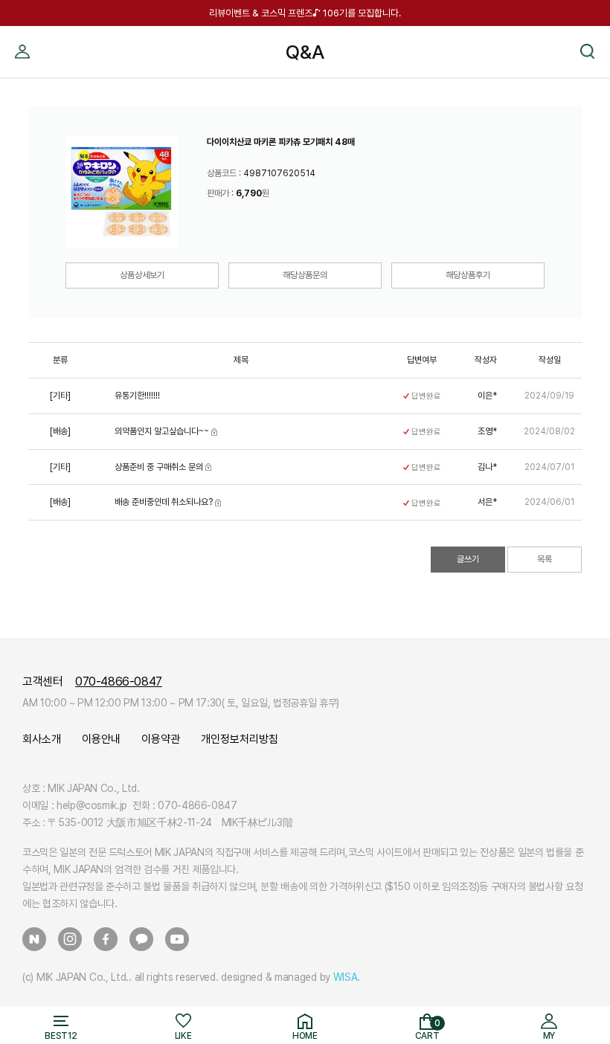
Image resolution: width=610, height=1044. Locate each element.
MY (22, 32)
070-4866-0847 (118, 681)
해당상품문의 (305, 275)
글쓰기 (468, 559)
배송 (60, 431)
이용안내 (101, 739)
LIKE (183, 1036)
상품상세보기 (142, 275)
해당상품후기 (468, 275)
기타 (60, 395)
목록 (544, 559)
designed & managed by (290, 977)
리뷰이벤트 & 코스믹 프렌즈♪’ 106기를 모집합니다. (305, 13)
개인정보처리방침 (239, 739)
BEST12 (61, 1036)
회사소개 (41, 739)
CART (427, 1030)
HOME (305, 1036)
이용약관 (160, 739)
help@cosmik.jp (92, 805)
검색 (587, 32)
